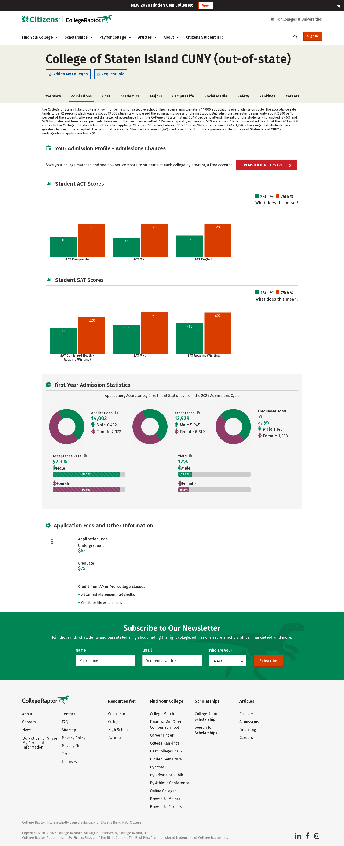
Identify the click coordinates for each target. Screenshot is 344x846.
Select (217, 661)
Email (147, 650)
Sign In (312, 36)
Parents (115, 737)
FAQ (65, 722)
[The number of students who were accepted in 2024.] (198, 413)
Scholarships (77, 37)
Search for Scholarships (206, 730)
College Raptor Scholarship (207, 717)
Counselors (117, 714)
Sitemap (69, 730)
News (27, 730)
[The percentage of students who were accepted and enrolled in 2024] (190, 456)
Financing (247, 729)
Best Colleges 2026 (166, 751)
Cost (106, 96)
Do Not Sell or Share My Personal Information (39, 742)
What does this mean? (276, 202)
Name (81, 650)
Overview (52, 96)
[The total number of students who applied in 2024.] (116, 413)
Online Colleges (163, 791)
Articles (145, 37)
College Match (162, 714)
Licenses (69, 762)
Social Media (215, 96)
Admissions (249, 722)
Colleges (115, 722)
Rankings (267, 96)
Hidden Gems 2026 (166, 759)
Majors (156, 96)
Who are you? (220, 650)
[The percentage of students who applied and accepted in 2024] (85, 456)
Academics (130, 96)
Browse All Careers (166, 807)
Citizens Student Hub (205, 37)
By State (157, 767)
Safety (243, 96)
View (205, 5)
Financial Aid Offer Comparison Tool (166, 725)
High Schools (119, 729)
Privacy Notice (74, 746)
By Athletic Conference (169, 783)
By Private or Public (167, 775)
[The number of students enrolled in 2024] (261, 417)
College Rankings (164, 743)
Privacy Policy (73, 738)
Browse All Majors (165, 799)
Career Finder (162, 735)
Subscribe (268, 661)
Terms (67, 754)
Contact (68, 714)
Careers (293, 96)
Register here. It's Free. (264, 165)
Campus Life (183, 96)
